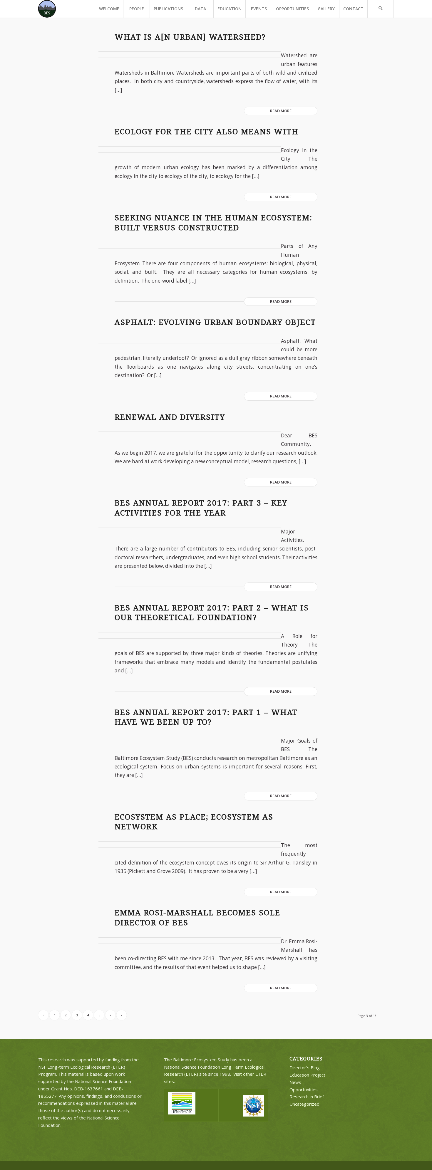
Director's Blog (304, 1067)
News (295, 1082)
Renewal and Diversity (170, 417)
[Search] (380, 9)
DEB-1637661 (88, 1089)
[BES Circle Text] (47, 9)
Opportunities (303, 1089)
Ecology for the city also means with (207, 131)
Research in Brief (306, 1097)
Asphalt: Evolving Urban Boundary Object (215, 322)
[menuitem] (109, 9)
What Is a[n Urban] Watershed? (190, 37)
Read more (281, 110)
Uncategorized (304, 1104)
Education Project (307, 1075)
